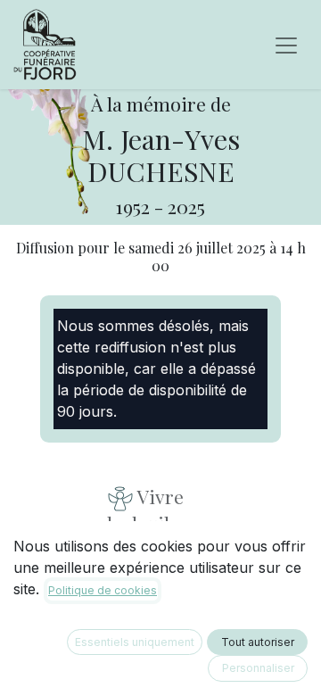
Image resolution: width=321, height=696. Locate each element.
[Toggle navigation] (286, 44)
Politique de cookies (102, 590)
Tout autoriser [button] (257, 642)
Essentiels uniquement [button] (134, 642)
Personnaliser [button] (258, 668)
